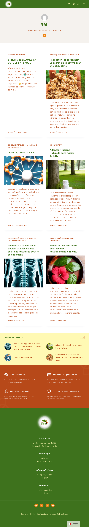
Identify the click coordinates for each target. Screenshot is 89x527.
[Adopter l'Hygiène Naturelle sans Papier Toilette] (65, 174)
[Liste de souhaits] (69, 4)
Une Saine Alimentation (16, 55)
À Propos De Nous (44, 475)
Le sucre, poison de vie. (21, 152)
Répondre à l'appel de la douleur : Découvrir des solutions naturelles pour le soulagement (23, 250)
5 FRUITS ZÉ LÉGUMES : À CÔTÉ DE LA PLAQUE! (22, 61)
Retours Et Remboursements (44, 446)
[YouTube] (53, 505)
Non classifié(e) (56, 145)
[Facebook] (36, 505)
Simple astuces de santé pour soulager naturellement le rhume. (63, 248)
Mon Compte (44, 458)
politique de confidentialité (44, 443)
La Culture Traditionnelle (69, 55)
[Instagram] (47, 505)
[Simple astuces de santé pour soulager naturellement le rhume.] (65, 270)
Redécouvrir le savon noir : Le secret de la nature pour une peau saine (65, 62)
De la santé (29, 145)
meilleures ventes (44, 490)
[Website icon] (44, 35)
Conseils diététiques (16, 145)
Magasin (44, 478)
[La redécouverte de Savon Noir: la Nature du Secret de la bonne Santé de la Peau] (65, 84)
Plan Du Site (44, 493)
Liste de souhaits (44, 461)
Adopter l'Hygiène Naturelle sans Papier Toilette (62, 152)
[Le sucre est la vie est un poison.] (23, 170)
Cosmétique (54, 55)
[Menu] (84, 4)
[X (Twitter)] (41, 505)
